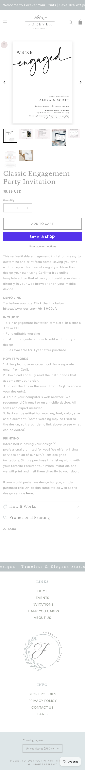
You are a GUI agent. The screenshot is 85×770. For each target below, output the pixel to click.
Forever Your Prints (37, 761)
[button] (5, 22)
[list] (42, 82)
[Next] (80, 82)
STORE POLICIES (42, 694)
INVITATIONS (42, 604)
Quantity (8, 200)
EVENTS (42, 598)
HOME (42, 591)
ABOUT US (42, 618)
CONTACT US (42, 707)
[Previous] (5, 82)
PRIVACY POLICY (42, 701)
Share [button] (12, 529)
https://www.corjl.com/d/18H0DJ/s (30, 308)
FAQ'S (42, 714)
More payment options (42, 246)
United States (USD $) (40, 748)
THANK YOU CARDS (42, 611)
